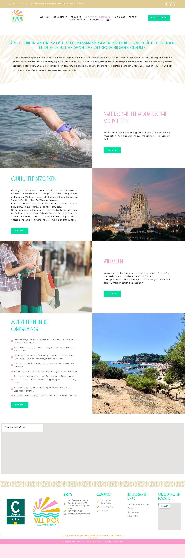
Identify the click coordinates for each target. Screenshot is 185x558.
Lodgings (119, 17)
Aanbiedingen (77, 20)
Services (76, 17)
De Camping (60, 17)
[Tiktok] (170, 4)
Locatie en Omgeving (97, 17)
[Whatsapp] (174, 4)
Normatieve (93, 538)
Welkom (45, 17)
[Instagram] (166, 4)
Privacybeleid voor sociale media (110, 535)
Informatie (96, 20)
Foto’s (132, 17)
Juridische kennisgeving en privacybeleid (78, 535)
